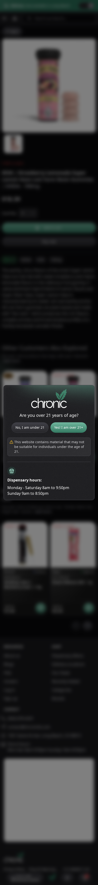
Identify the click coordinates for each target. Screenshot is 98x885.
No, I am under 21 (29, 427)
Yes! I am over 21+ (68, 427)
